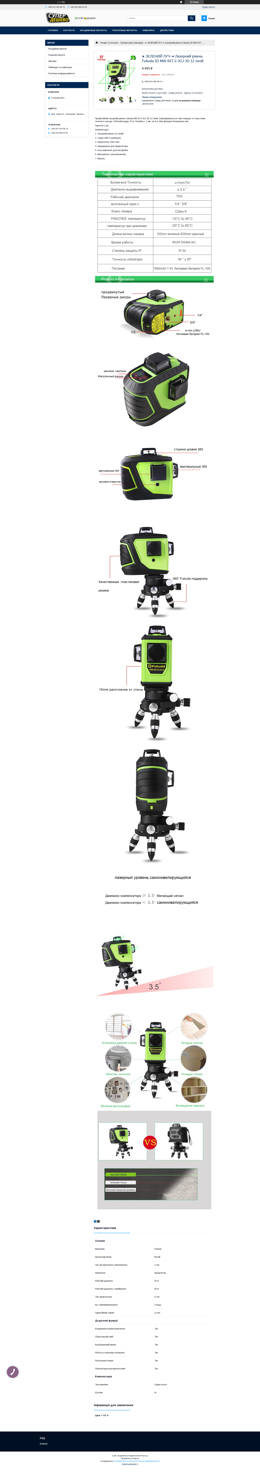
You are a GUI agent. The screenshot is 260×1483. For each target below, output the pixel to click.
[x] (98, 1222)
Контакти (69, 30)
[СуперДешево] (58, 22)
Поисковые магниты (124, 30)
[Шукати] (191, 18)
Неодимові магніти (57, 49)
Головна (53, 30)
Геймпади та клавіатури (60, 67)
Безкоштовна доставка (152, 89)
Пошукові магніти (56, 55)
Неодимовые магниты (93, 30)
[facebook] (95, 1222)
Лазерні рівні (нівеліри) (131, 43)
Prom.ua (144, 1456)
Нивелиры (148, 30)
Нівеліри (52, 61)
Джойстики (167, 30)
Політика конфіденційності (61, 73)
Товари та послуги (109, 43)
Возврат (44, 1443)
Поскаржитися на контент (124, 1461)
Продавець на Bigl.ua (130, 1458)
